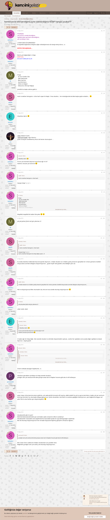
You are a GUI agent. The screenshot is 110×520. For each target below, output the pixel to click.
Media (34, 13)
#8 (104, 172)
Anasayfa (8, 13)
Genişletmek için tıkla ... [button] (61, 209)
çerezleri (24, 513)
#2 (104, 52)
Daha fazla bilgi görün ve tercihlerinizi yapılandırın (19, 516)
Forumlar (17, 13)
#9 (104, 192)
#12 (104, 259)
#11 (104, 238)
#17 (104, 372)
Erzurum (13, 109)
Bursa (14, 129)
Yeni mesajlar (7, 16)
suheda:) (8, 24)
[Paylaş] (102, 31)
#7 (104, 152)
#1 (104, 30)
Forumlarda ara (16, 16)
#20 (104, 432)
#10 (104, 218)
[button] (29, 13)
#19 (104, 412)
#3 (104, 72)
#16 (104, 344)
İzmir (14, 388)
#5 (104, 113)
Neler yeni (25, 13)
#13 (104, 278)
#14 (104, 298)
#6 (104, 133)
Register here (92, 502)
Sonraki (14, 27)
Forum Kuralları (64, 13)
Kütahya (13, 46)
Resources (43, 13)
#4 (104, 93)
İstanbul (13, 88)
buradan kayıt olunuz (94, 498)
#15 (104, 318)
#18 (104, 392)
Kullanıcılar (53, 13)
